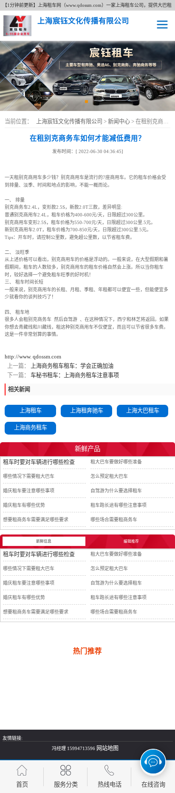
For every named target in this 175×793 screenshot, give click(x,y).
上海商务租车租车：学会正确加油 (71, 366)
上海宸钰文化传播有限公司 (69, 121)
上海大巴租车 (142, 410)
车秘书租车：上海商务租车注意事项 (74, 375)
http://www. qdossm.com (33, 356)
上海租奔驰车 (86, 410)
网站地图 (107, 748)
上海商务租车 (30, 427)
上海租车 (31, 410)
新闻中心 (119, 121)
